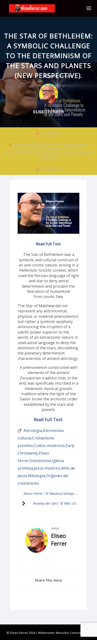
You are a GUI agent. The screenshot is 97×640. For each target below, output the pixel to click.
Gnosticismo (40, 460)
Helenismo (54, 149)
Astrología (33, 430)
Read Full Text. (48, 243)
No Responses (50, 169)
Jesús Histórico (47, 468)
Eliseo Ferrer (59, 539)
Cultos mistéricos (49, 445)
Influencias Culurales (34, 153)
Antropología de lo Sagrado (53, 144)
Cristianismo (37, 149)
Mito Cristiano (23, 144)
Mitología (36, 475)
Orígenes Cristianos (64, 153)
